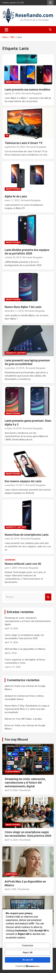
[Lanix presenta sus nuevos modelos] (28, 69)
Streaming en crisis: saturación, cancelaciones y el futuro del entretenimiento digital (28, 621)
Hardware (10, 560)
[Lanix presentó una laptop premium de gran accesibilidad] (28, 340)
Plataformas (13, 771)
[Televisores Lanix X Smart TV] (28, 123)
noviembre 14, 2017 (14, 485)
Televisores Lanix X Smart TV (23, 143)
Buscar (48, 597)
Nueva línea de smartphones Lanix (27, 534)
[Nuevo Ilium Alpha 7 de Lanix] (28, 287)
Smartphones (13, 82)
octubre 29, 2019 (13, 257)
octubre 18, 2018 (13, 428)
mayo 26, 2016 (12, 538)
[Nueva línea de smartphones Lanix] (28, 514)
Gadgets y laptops (16, 353)
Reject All (27, 952)
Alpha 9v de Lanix (16, 196)
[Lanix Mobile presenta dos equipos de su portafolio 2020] (28, 230)
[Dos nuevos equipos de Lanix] (28, 461)
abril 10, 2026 (11, 840)
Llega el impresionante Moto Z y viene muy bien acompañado (27, 709)
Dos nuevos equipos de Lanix (23, 481)
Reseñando (25, 790)
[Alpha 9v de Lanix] (28, 176)
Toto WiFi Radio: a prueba (29, 718)
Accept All (27, 959)
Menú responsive (50, 2)
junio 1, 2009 (11, 568)
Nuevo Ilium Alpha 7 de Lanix (23, 307)
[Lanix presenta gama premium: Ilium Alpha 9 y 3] (28, 401)
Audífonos (11, 874)
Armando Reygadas (32, 93)
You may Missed (16, 739)
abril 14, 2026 (11, 790)
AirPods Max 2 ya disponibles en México (25, 649)
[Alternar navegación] (6, 29)
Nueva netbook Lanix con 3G (23, 563)
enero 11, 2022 (12, 200)
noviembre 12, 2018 (14, 368)
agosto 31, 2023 (12, 93)
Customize (27, 945)
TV (7, 135)
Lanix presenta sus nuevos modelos (27, 89)
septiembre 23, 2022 (15, 147)
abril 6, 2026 (10, 889)
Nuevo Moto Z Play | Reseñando (21, 705)
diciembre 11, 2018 (14, 311)
